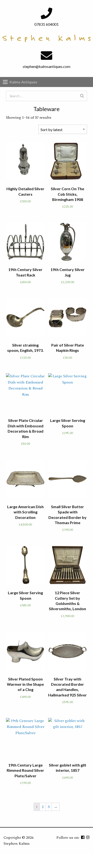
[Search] (82, 96)
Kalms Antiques (23, 82)
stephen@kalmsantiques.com (46, 66)
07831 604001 (46, 24)
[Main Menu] (5, 82)
